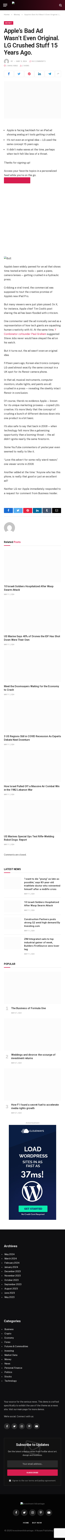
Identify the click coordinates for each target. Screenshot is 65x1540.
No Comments (39, 61)
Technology (10, 1381)
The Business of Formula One (28, 1008)
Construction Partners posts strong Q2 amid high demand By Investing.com (42, 922)
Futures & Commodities (16, 1346)
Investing (9, 1351)
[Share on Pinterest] (29, 74)
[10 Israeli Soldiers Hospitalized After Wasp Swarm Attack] (32, 566)
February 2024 (12, 1263)
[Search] (60, 5)
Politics (8, 1372)
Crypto (7, 1333)
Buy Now (37, 1523)
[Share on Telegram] (50, 74)
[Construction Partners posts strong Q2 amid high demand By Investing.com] (12, 923)
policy (41, 1480)
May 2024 (9, 1254)
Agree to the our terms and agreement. (34, 1480)
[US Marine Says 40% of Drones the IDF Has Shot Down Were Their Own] (32, 616)
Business (9, 1329)
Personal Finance (13, 1368)
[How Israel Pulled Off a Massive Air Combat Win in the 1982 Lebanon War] (32, 766)
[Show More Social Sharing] (58, 74)
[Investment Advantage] (34, 5)
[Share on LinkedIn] (39, 74)
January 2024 (11, 1267)
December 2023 (12, 1271)
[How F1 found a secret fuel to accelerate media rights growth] (32, 1084)
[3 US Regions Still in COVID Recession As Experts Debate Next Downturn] (32, 716)
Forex (7, 1342)
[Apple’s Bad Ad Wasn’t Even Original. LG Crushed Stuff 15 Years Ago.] (32, 100)
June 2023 (9, 1293)
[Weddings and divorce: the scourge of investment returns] (32, 1034)
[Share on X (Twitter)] (19, 74)
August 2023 (11, 1288)
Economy (9, 1338)
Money (8, 23)
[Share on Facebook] (9, 74)
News (7, 1363)
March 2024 (10, 1258)
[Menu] (5, 5)
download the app (17, 180)
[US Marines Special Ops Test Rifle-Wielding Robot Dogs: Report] (32, 816)
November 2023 (12, 1275)
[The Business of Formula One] (32, 988)
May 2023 (9, 1297)
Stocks (8, 1376)
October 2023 (11, 1280)
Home (26, 1523)
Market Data (10, 1355)
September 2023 (12, 1284)
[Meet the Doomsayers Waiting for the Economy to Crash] (32, 666)
